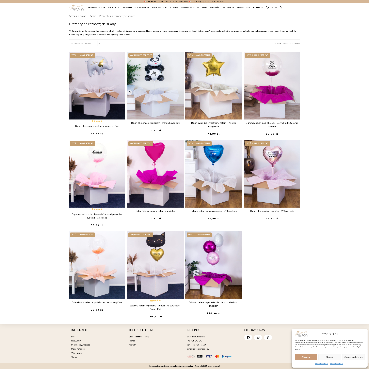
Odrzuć (329, 357)
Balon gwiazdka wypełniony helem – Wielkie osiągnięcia (213, 124)
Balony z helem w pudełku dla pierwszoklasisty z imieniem (214, 304)
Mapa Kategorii (78, 349)
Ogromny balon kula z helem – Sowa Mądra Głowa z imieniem (272, 124)
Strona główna (77, 16)
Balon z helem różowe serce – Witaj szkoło (272, 211)
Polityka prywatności (80, 344)
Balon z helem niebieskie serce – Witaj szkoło (214, 211)
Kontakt (132, 344)
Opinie (74, 357)
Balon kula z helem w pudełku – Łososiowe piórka (97, 302)
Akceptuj (306, 357)
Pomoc (132, 340)
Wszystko (295, 43)
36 (284, 43)
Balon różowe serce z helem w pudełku (155, 211)
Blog (73, 336)
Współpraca (76, 353)
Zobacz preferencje (353, 357)
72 (287, 43)
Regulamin (76, 340)
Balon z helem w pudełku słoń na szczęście (97, 126)
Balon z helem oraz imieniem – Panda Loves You (155, 123)
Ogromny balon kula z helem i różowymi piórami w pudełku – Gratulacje (97, 216)
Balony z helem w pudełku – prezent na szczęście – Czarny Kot (155, 307)
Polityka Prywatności (321, 364)
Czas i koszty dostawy (139, 336)
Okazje (92, 16)
